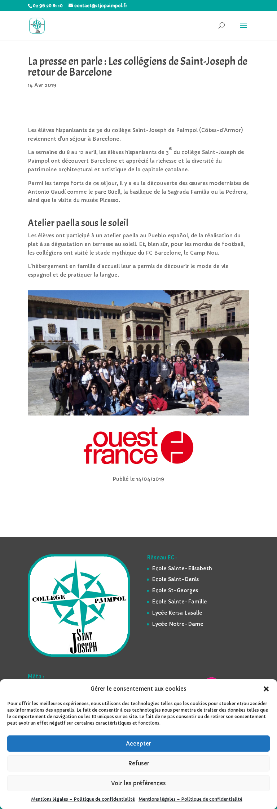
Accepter (138, 743)
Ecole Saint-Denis (175, 579)
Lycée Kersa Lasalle (177, 613)
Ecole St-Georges (175, 590)
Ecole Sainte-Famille (179, 601)
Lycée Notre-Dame (177, 624)
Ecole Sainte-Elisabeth (182, 568)
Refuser (138, 763)
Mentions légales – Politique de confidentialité (83, 799)
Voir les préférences (138, 783)
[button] (266, 689)
